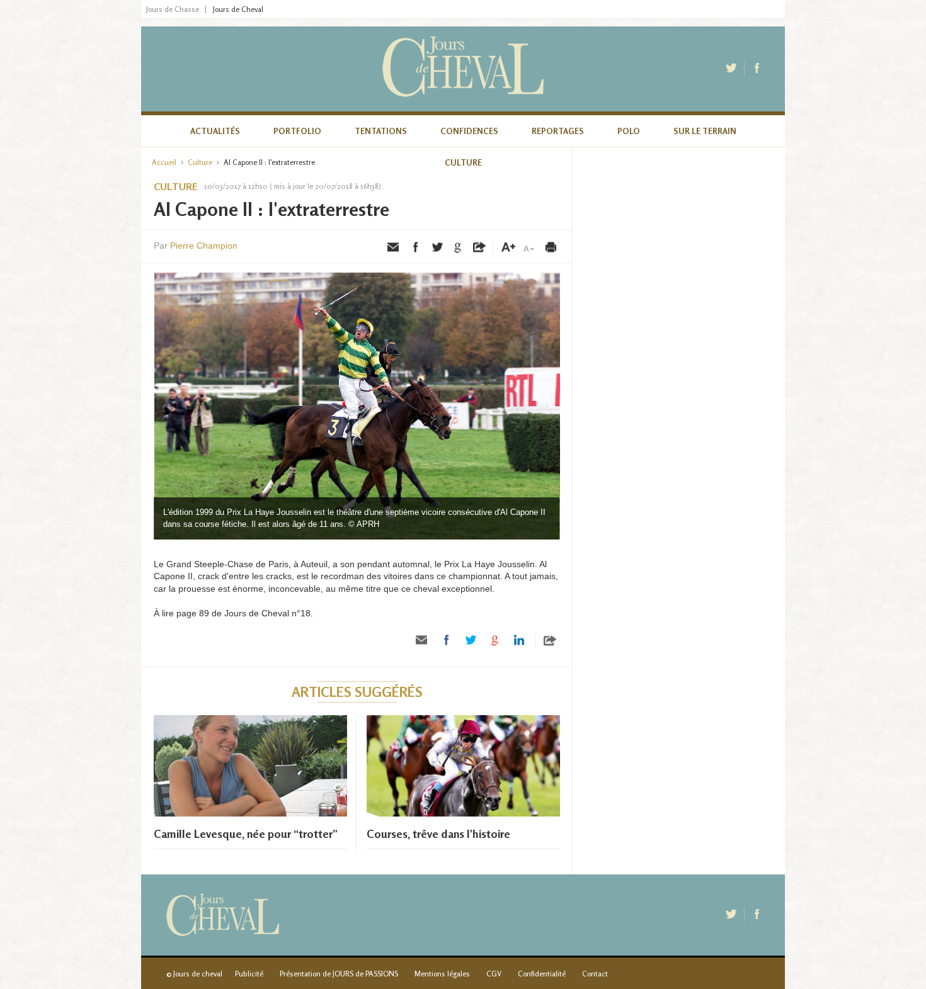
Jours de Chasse (172, 9)
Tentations (381, 131)
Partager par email (393, 247)
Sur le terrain (704, 131)
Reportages (558, 131)
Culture (463, 162)
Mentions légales (442, 973)
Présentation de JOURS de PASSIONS (339, 973)
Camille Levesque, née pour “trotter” (246, 833)
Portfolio (297, 131)
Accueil (164, 162)
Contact (595, 973)
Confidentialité (542, 973)
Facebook (757, 68)
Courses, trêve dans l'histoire (438, 833)
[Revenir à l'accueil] (463, 69)
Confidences (469, 131)
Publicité (249, 973)
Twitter (732, 68)
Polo (628, 131)
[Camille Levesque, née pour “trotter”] (250, 813)
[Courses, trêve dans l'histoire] (463, 813)
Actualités (215, 131)
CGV (493, 973)
